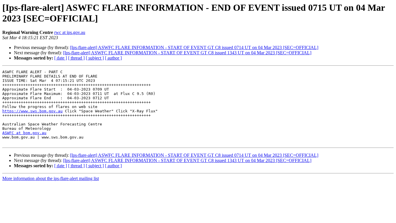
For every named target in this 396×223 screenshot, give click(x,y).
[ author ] (113, 57)
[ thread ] (76, 57)
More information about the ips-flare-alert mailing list (50, 178)
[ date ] (60, 57)
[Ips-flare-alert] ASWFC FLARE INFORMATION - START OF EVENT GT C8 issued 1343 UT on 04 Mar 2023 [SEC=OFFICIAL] (187, 52)
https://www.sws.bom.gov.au (32, 111)
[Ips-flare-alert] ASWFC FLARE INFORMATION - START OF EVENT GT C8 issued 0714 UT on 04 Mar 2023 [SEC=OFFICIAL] (194, 47)
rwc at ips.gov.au (69, 32)
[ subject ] (95, 57)
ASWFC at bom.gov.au (24, 133)
